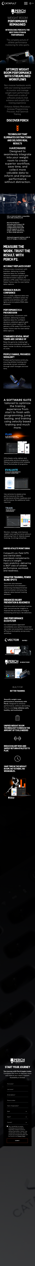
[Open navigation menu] (26, 3)
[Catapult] (9, 3)
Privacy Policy (21, 1136)
